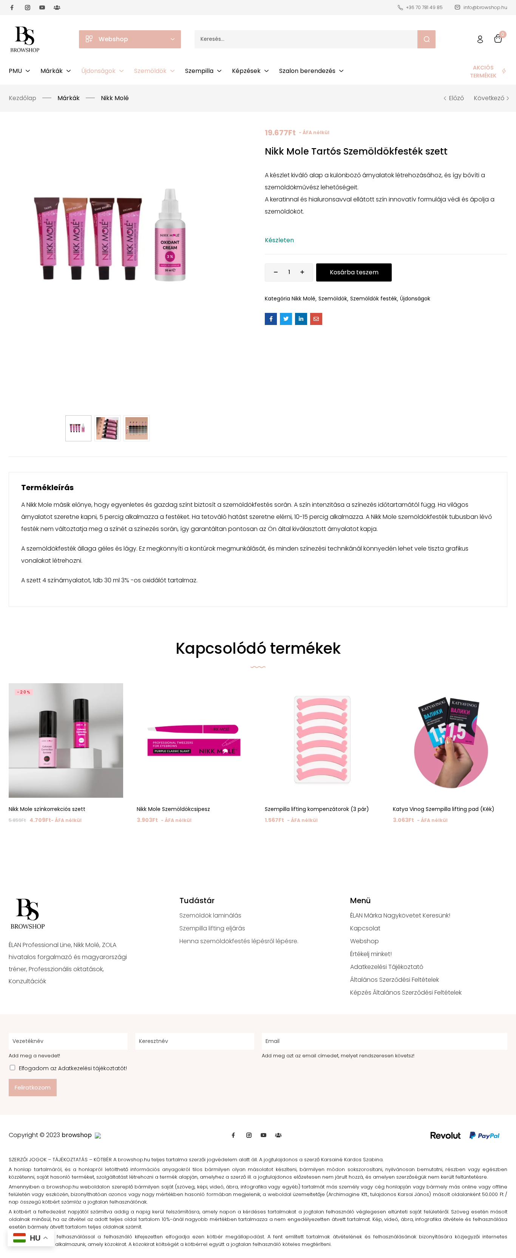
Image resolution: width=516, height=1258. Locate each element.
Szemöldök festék (373, 298)
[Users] (57, 7)
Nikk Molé (115, 98)
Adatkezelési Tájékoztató (386, 966)
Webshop (364, 941)
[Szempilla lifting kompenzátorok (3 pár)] (322, 740)
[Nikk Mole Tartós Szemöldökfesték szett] (271, 319)
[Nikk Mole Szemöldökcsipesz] (194, 740)
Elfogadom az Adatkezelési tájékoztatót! (73, 1068)
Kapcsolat (365, 928)
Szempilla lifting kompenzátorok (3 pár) (317, 809)
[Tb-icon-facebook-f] (12, 7)
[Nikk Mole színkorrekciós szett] (66, 740)
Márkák (68, 98)
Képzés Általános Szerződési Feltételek (406, 992)
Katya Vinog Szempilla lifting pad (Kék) (443, 809)
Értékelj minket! (371, 954)
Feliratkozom (33, 1087)
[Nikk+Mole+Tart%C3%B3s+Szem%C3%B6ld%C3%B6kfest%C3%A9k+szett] (286, 319)
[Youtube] (42, 7)
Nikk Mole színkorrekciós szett (47, 809)
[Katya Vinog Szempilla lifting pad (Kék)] (450, 740)
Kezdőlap (22, 98)
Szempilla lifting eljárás (212, 928)
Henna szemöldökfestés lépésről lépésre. (238, 941)
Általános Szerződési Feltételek (394, 979)
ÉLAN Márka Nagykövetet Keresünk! (400, 915)
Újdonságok (415, 298)
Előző (456, 98)
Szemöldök (332, 298)
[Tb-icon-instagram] (27, 7)
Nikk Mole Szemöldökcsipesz (173, 809)
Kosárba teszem (354, 272)
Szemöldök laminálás (210, 915)
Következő (489, 98)
